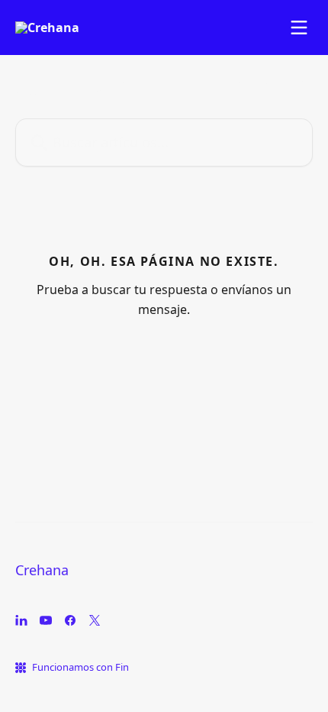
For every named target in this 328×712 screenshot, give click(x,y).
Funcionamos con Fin (80, 667)
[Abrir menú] (299, 27)
